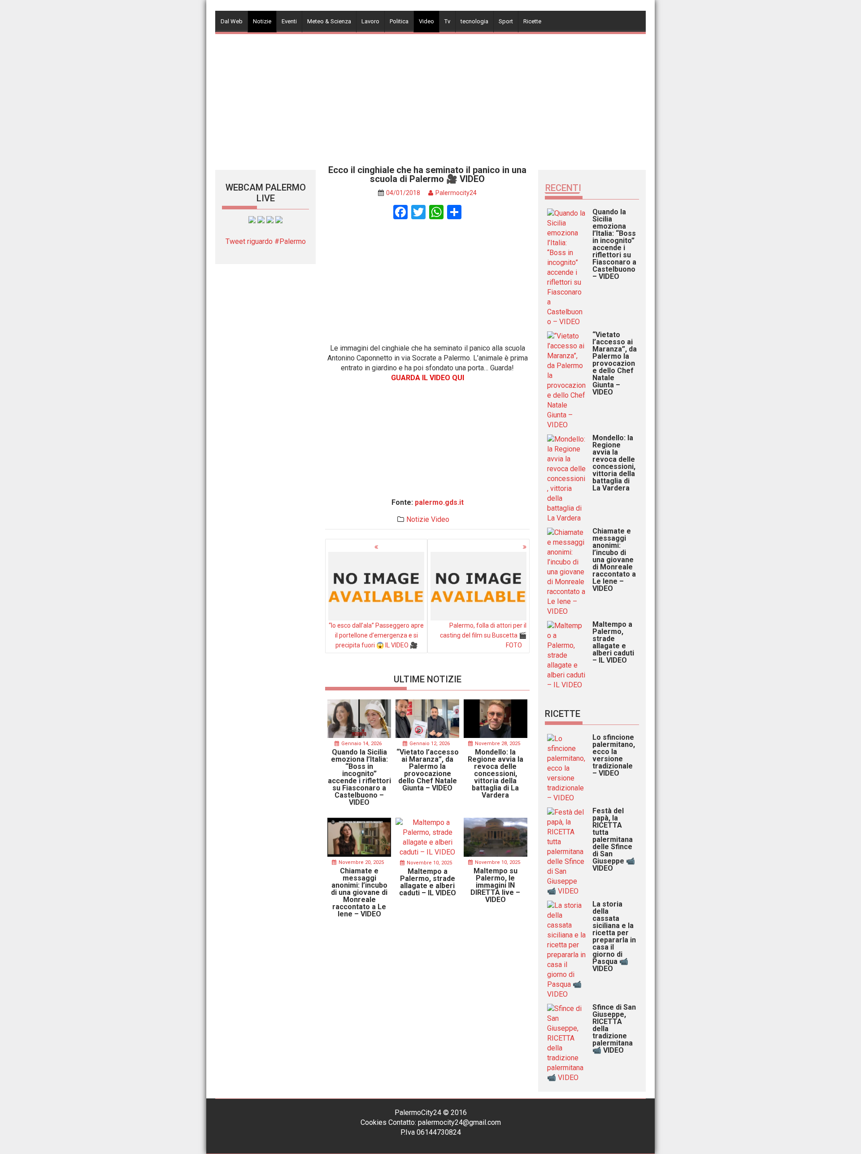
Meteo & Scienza (329, 21)
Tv (447, 21)
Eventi (289, 21)
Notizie (262, 21)
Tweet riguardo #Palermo (266, 241)
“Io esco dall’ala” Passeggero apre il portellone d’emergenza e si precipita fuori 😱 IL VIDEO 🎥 (376, 635)
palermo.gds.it (439, 502)
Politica (399, 21)
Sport (506, 21)
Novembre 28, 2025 (497, 743)
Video (426, 21)
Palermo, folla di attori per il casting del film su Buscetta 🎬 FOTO (483, 635)
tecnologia (474, 21)
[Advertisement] (430, 97)
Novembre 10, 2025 (429, 863)
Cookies (374, 1122)
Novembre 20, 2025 (361, 862)
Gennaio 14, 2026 (361, 743)
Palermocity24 (456, 192)
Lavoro (370, 21)
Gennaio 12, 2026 (429, 743)
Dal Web (232, 21)
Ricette (532, 21)
